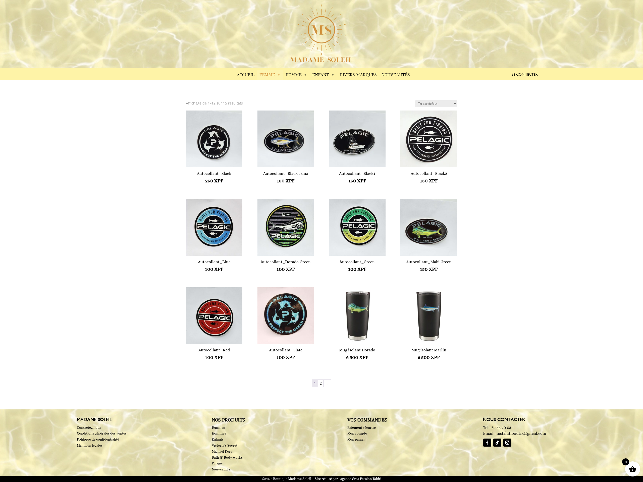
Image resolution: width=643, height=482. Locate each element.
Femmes (218, 427)
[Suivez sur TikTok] (497, 443)
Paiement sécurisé (361, 427)
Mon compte (357, 433)
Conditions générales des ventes (102, 433)
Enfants (218, 439)
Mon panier (356, 439)
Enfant (320, 74)
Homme (294, 74)
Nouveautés (396, 74)
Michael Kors (222, 451)
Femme (267, 74)
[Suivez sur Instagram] (507, 443)
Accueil (245, 74)
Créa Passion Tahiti (366, 479)
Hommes (219, 433)
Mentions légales (89, 445)
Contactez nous (89, 427)
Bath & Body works (227, 457)
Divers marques (358, 74)
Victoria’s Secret (224, 445)
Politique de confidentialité (98, 439)
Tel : (497, 427)
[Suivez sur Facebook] (487, 443)
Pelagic (217, 463)
